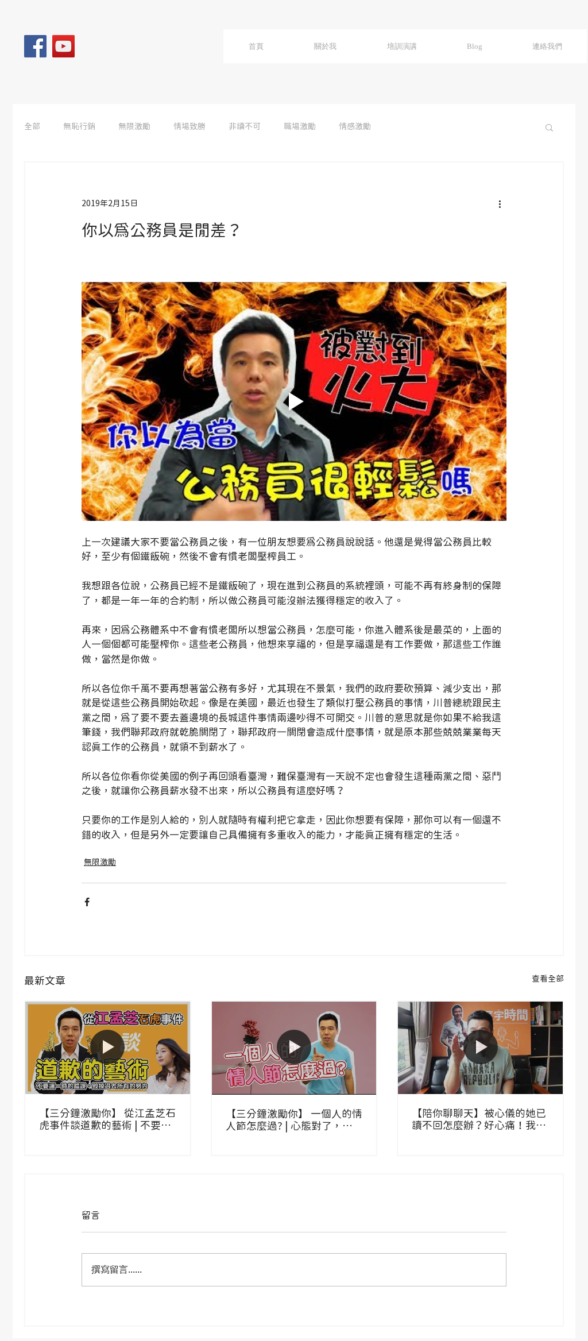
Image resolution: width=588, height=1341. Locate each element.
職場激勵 (300, 127)
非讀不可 (245, 127)
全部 (32, 127)
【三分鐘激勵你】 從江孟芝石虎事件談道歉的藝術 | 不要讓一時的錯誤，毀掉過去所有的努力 (107, 1120)
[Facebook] (35, 46)
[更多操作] (499, 204)
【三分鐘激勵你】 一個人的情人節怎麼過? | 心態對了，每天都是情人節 (294, 1120)
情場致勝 (189, 127)
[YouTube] (63, 46)
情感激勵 (355, 127)
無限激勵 (134, 127)
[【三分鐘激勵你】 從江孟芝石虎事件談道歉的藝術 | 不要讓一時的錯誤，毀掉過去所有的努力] (107, 1048)
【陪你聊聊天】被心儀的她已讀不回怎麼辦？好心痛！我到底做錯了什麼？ (479, 1120)
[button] (549, 127)
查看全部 (548, 979)
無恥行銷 (79, 127)
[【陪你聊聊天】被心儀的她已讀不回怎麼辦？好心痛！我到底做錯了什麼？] (480, 1048)
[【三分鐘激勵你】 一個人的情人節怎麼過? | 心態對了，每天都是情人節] (294, 1048)
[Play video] (294, 401)
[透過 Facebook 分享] (87, 901)
